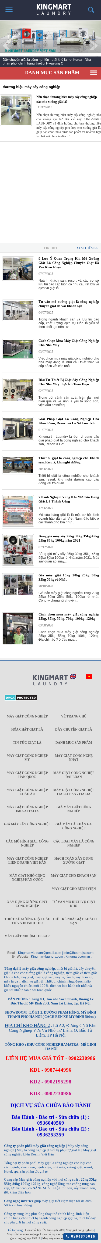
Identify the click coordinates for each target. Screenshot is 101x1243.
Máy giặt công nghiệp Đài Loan (73, 775)
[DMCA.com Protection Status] (21, 699)
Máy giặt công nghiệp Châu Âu (27, 792)
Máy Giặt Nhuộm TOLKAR (27, 936)
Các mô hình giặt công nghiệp (27, 843)
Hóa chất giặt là (27, 729)
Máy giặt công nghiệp (27, 716)
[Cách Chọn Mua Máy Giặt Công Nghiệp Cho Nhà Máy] (18, 358)
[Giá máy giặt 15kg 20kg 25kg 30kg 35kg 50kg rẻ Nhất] (18, 595)
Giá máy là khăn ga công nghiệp (73, 826)
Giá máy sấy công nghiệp (27, 824)
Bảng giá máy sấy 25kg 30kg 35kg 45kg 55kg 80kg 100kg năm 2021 (69, 538)
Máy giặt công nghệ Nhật (74, 758)
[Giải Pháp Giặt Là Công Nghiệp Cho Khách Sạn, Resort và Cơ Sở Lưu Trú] (18, 440)
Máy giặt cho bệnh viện (74, 889)
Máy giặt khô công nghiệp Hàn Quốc (27, 878)
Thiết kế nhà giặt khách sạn (74, 921)
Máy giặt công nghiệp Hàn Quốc (27, 775)
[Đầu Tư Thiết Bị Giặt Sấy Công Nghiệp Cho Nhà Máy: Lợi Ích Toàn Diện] (18, 401)
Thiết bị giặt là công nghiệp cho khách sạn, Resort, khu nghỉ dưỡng (69, 460)
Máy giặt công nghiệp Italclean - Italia (73, 792)
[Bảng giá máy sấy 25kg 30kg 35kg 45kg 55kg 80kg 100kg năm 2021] (18, 564)
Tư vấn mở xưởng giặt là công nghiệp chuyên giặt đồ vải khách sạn (69, 304)
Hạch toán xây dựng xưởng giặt (73, 860)
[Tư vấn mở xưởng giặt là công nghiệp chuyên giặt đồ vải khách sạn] (18, 320)
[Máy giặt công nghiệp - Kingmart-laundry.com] (50, 7)
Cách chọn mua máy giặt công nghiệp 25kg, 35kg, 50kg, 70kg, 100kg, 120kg (69, 616)
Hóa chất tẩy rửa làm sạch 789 (44, 1230)
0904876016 (82, 1236)
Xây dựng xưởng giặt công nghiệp (27, 904)
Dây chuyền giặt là (73, 729)
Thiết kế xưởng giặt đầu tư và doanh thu (27, 921)
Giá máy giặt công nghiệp (74, 809)
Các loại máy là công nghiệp (73, 843)
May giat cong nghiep (79, 1230)
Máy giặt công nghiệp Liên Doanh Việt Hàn (27, 860)
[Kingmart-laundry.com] (50, 680)
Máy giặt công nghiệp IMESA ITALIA (27, 809)
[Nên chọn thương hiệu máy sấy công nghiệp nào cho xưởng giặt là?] (16, 110)
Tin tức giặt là (27, 743)
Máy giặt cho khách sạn (73, 876)
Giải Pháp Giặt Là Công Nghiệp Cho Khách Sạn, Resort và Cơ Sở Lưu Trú (69, 421)
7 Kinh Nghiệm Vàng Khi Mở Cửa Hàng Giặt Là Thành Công (69, 499)
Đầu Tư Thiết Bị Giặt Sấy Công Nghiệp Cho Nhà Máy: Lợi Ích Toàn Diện (69, 382)
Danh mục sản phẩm (73, 743)
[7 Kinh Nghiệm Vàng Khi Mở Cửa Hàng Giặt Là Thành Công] (18, 525)
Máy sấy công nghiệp (56, 1238)
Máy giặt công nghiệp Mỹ (27, 758)
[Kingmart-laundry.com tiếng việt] (89, 677)
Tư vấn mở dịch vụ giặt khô (73, 904)
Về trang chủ (73, 716)
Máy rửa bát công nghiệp (23, 1234)
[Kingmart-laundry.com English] (73, 677)
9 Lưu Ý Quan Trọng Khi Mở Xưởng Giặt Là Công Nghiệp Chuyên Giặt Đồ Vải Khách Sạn (69, 262)
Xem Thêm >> (87, 248)
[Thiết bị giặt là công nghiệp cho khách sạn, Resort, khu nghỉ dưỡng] (18, 473)
